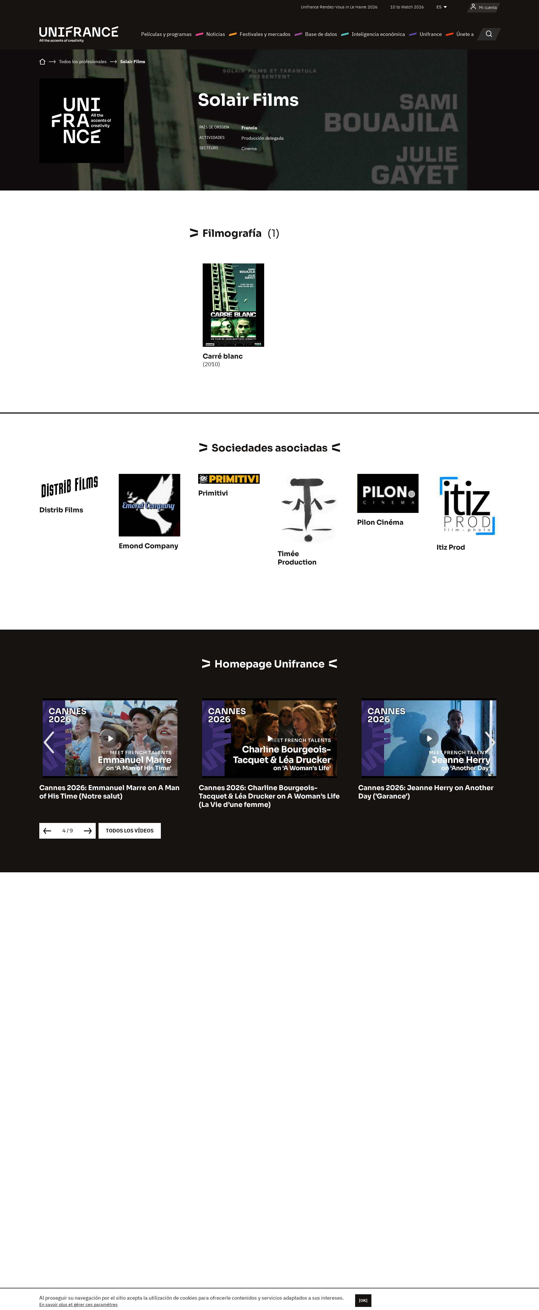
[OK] (363, 1300)
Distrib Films (61, 510)
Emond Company (148, 546)
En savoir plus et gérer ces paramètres (78, 1304)
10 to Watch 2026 (407, 7)
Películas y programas (166, 34)
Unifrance (431, 34)
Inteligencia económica (378, 34)
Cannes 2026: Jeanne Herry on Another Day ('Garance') (266, 792)
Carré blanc (223, 356)
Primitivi (213, 493)
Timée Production (297, 558)
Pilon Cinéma (380, 522)
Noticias (215, 34)
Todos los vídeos (130, 830)
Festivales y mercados (265, 34)
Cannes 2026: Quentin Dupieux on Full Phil (424, 792)
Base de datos (321, 34)
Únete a (465, 34)
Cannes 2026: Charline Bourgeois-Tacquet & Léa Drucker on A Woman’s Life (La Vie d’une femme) (109, 796)
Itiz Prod (451, 547)
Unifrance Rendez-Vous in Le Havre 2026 (339, 7)
